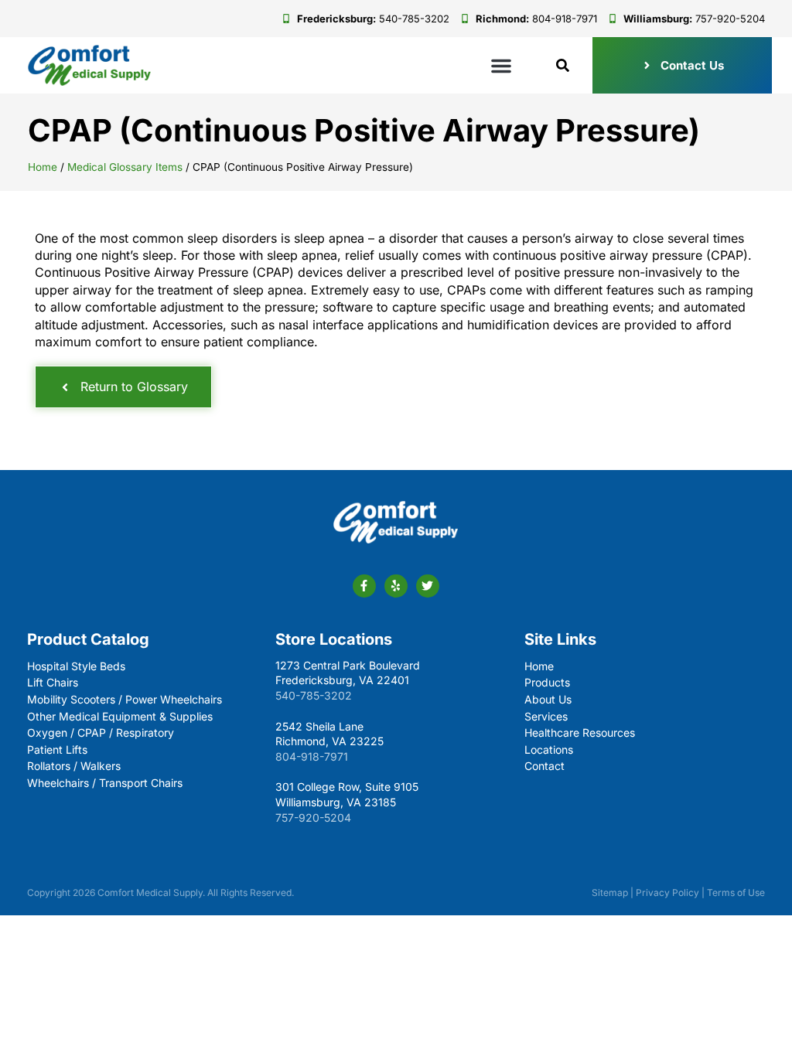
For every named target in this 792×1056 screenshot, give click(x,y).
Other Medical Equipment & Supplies (120, 716)
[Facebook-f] (364, 586)
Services (546, 716)
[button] (501, 65)
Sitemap (610, 892)
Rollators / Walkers (74, 765)
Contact (544, 765)
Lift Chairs (52, 682)
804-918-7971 (311, 756)
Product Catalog (88, 639)
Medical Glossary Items (125, 167)
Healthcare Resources (579, 732)
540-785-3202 (313, 695)
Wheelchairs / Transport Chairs (105, 782)
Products (547, 682)
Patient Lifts (57, 749)
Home (42, 167)
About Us (548, 699)
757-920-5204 (313, 817)
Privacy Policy (667, 892)
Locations (548, 749)
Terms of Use (736, 892)
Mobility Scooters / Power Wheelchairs (124, 699)
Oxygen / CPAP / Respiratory (100, 732)
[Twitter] (427, 586)
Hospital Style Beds (76, 666)
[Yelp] (396, 586)
